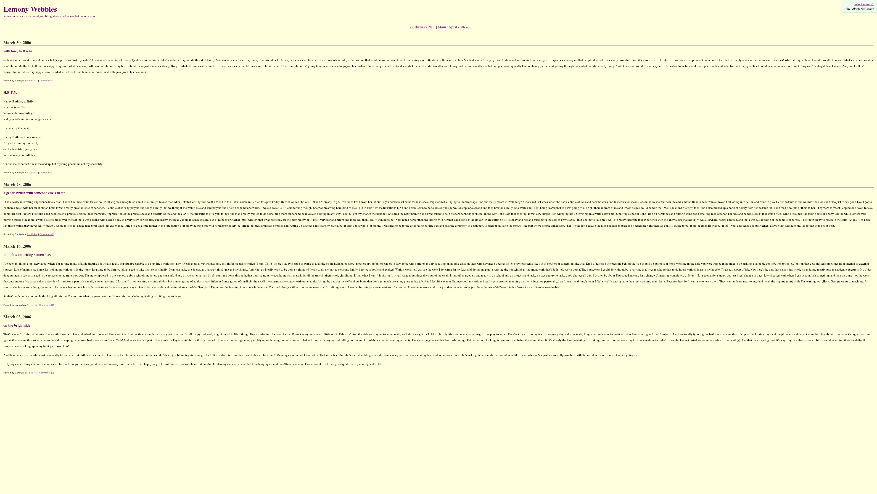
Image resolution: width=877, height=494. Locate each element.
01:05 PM (32, 172)
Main (442, 27)
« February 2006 (422, 27)
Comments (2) (47, 172)
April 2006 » (458, 27)
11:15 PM (32, 305)
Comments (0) (47, 234)
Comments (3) (47, 80)
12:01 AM (32, 372)
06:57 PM (32, 80)
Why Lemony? (864, 4)
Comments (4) (46, 305)
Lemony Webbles (30, 8)
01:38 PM (32, 234)
